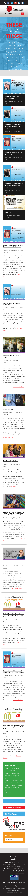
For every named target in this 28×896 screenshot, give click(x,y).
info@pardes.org (20, 873)
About (11, 857)
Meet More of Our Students (12, 807)
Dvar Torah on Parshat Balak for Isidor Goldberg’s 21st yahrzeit (13, 127)
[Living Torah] (14, 554)
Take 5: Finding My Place (10, 461)
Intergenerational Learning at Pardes (12, 356)
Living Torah (6, 563)
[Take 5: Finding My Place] (14, 451)
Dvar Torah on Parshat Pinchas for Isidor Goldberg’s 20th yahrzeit (14, 186)
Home (6, 857)
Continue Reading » (18, 387)
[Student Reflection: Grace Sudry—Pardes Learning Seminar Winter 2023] (14, 603)
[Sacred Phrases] (14, 400)
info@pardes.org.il (16, 867)
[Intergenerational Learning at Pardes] (14, 345)
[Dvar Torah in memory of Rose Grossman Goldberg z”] (14, 142)
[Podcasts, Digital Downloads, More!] (14, 823)
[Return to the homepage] (14, 8)
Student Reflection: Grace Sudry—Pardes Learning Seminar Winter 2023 (13, 615)
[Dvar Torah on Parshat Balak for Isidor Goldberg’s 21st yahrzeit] (14, 114)
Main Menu (8, 14)
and (14, 30)
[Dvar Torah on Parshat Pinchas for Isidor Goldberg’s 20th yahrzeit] (14, 173)
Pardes (17, 857)
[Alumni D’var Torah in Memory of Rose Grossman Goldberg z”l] (14, 234)
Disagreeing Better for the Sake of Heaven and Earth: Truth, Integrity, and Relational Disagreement (13, 513)
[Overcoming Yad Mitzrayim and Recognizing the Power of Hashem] (14, 659)
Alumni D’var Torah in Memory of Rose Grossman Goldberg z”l (13, 246)
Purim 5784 (8, 213)
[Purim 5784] (14, 202)
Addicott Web (18, 892)
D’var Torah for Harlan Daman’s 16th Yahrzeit (12, 303)
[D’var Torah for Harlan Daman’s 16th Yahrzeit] (14, 292)
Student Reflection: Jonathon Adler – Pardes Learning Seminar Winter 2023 (13, 727)
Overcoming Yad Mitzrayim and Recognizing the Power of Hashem (13, 671)
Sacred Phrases (8, 409)
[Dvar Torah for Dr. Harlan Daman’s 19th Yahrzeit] (14, 86)
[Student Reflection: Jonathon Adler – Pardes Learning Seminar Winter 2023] (14, 714)
